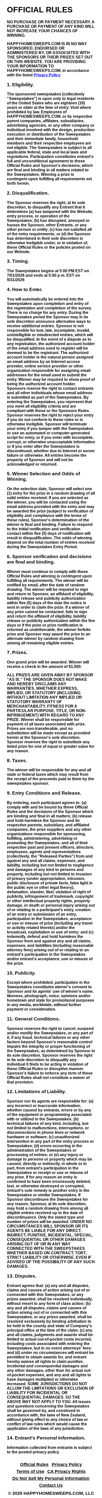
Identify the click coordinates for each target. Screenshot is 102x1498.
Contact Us (51, 1485)
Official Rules (34, 1464)
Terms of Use (30, 1471)
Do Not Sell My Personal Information (50, 1478)
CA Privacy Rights (66, 1471)
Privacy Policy (47, 75)
